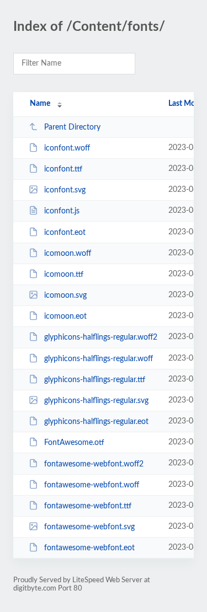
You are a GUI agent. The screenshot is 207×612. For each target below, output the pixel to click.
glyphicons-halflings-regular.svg (96, 401)
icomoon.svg (65, 295)
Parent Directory (72, 127)
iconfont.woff (67, 148)
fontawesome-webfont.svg (89, 527)
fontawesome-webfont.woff (91, 485)
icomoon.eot (65, 316)
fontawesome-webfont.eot (89, 548)
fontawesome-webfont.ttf (87, 506)
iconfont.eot (65, 233)
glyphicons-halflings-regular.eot (96, 422)
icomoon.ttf (63, 274)
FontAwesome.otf (74, 443)
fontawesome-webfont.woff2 (94, 464)
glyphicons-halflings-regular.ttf (94, 380)
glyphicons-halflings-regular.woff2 (100, 337)
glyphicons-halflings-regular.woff (98, 359)
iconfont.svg (65, 190)
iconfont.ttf (63, 169)
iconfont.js (61, 211)
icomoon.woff (67, 253)
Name (40, 104)
